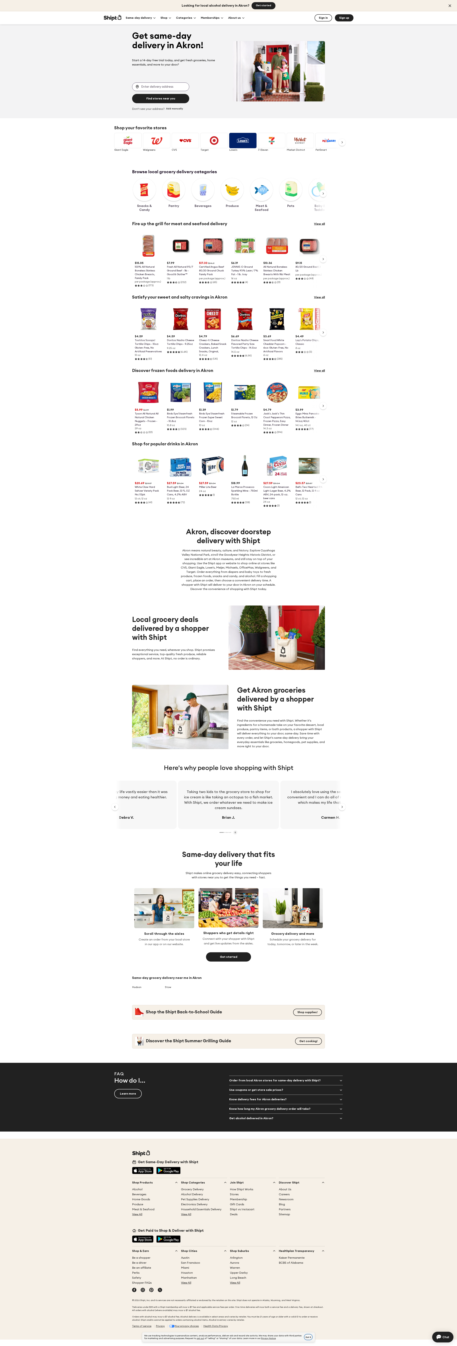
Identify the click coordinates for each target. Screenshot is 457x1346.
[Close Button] (450, 6)
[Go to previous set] (115, 806)
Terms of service (141, 1326)
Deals (234, 1214)
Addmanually (174, 108)
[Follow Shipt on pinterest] (151, 1290)
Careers (284, 1194)
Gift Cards (237, 1204)
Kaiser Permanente (292, 1257)
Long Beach (238, 1277)
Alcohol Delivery (192, 1194)
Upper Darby (239, 1272)
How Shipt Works (241, 1189)
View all (319, 223)
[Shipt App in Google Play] (168, 1171)
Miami (185, 1267)
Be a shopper (141, 1257)
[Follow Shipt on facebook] (134, 1290)
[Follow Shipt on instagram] (143, 1290)
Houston (187, 1272)
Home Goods (141, 1199)
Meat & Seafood (143, 1209)
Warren (235, 1267)
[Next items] (323, 193)
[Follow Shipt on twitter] (160, 1290)
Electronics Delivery (194, 1204)
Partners (285, 1209)
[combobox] (160, 86)
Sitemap (284, 1214)
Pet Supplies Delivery (195, 1199)
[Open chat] (442, 1337)
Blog (282, 1204)
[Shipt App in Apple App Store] (143, 1171)
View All (137, 1214)
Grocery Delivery (192, 1189)
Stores (234, 1194)
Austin (185, 1257)
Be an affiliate (141, 1267)
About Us (285, 1189)
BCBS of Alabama (291, 1262)
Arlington (236, 1257)
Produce (137, 1204)
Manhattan (189, 1277)
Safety (136, 1277)
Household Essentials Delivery (201, 1209)
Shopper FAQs (142, 1282)
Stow (168, 987)
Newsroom (286, 1199)
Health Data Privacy (215, 1326)
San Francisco (190, 1262)
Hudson (136, 987)
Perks (136, 1272)
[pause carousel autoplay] (235, 832)
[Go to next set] (342, 142)
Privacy (160, 1326)
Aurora (234, 1262)
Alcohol (137, 1189)
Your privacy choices (187, 1326)
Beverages (139, 1194)
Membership (238, 1199)
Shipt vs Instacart (242, 1209)
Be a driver (139, 1262)
